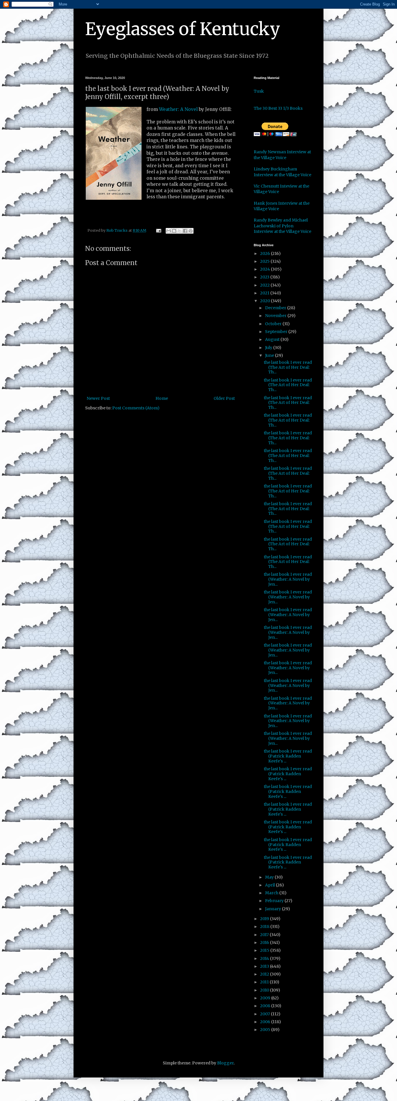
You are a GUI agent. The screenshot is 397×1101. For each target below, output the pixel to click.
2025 (265, 261)
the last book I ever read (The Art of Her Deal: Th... (288, 367)
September (276, 331)
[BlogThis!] (174, 231)
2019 (265, 918)
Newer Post (98, 398)
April (270, 885)
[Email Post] (158, 230)
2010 (265, 990)
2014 (265, 958)
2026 (265, 253)
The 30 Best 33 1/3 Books (278, 108)
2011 (265, 982)
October (273, 323)
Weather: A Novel (178, 109)
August (272, 339)
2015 (265, 950)
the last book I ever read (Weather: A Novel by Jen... (288, 579)
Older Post (224, 398)
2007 (265, 1014)
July (269, 347)
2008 (265, 1005)
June (270, 355)
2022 (265, 285)
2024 (265, 269)
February (275, 900)
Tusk (259, 91)
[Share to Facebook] (185, 231)
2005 (265, 1029)
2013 (265, 966)
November (276, 315)
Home (161, 398)
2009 (265, 998)
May (270, 877)
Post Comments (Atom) (136, 408)
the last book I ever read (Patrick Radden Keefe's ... (288, 756)
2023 (265, 277)
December (276, 307)
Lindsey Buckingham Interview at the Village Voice (282, 171)
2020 (265, 300)
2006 (265, 1021)
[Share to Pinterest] (191, 231)
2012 (265, 974)
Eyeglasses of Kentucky (182, 29)
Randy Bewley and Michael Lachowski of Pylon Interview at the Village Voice (282, 225)
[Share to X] (180, 231)
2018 (265, 926)
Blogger (225, 1063)
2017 (265, 934)
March (272, 892)
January (273, 908)
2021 (265, 293)
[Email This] (168, 231)
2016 (265, 942)
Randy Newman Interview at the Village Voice (282, 154)
